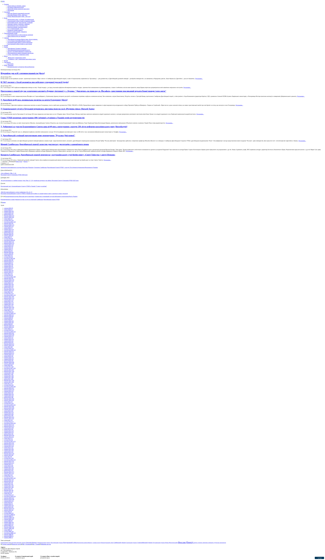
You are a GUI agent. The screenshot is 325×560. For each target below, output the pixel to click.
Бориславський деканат (20, 542)
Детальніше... (199, 78)
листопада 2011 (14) (9, 478)
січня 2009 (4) (8, 530)
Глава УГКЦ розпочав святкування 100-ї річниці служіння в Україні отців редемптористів (43, 118)
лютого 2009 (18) (9, 528)
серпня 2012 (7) (8, 464)
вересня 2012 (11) (9, 463)
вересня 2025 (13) (9, 225)
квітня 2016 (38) (8, 397)
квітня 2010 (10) (8, 507)
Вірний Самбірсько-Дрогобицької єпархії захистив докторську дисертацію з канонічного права (45, 144)
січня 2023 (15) (8, 273)
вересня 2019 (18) (9, 334)
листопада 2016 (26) (10, 386)
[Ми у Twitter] (35, 544)
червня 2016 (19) (9, 394)
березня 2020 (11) (9, 325)
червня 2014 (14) (9, 431)
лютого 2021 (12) (9, 309)
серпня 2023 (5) (8, 263)
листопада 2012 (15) (10, 460)
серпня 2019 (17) (9, 336)
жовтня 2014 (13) (9, 424)
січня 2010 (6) (8, 511)
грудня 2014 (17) (9, 421)
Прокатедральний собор (107, 542)
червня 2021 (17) (9, 302)
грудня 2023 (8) (8, 257)
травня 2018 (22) (9, 359)
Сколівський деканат (131, 542)
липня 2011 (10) (8, 484)
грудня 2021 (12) (9, 293)
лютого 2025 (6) (8, 235)
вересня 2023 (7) (8, 261)
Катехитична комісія (82, 542)
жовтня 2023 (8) (8, 260)
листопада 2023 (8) (9, 258)
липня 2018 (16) (8, 356)
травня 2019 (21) (9, 341)
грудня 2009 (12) (9, 513)
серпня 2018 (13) (9, 354)
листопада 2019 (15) (10, 331)
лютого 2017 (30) (9, 382)
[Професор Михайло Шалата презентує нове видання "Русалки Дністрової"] (1, 141)
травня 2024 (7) (8, 249)
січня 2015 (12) (8, 420)
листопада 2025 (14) (10, 222)
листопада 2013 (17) (10, 441)
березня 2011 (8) (8, 490)
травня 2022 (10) (9, 286)
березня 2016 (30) (9, 399)
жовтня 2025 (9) (8, 223)
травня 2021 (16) (9, 304)
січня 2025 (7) (8, 237)
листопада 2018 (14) (10, 350)
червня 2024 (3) (8, 248)
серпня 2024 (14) (9, 244)
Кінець (26, 161)
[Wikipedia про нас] (45, 544)
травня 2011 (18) (8, 487)
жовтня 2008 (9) (8, 534)
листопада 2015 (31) (10, 405)
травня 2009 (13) (9, 524)
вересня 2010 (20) (9, 499)
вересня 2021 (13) (9, 298)
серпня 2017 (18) (9, 373)
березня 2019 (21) (9, 344)
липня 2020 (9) (8, 319)
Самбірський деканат (120, 542)
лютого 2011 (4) (8, 492)
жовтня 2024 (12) (9, 241)
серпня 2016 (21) (9, 391)
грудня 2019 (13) (9, 330)
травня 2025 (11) (8, 231)
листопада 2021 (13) (10, 295)
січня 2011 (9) (8, 493)
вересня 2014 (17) (9, 426)
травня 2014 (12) (9, 432)
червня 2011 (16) (9, 485)
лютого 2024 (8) (8, 254)
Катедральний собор (70, 542)
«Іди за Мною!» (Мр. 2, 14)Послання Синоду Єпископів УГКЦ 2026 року (14, 174)
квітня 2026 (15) (8, 214)
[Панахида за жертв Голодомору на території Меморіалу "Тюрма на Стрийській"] (1, 105)
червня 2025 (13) (9, 229)
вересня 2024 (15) (9, 243)
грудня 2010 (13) (9, 495)
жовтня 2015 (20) (9, 406)
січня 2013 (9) (8, 456)
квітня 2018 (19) (8, 360)
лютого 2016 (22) (9, 400)
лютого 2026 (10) (9, 217)
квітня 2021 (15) (8, 305)
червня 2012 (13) (9, 467)
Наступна (19, 161)
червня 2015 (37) (9, 412)
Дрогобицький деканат (56, 542)
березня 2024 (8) (8, 252)
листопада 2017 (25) (10, 368)
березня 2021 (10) (9, 307)
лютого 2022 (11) (9, 290)
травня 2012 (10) (9, 469)
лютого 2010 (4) (8, 510)
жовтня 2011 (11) (9, 479)
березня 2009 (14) (9, 527)
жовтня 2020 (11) (9, 315)
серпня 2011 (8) (8, 482)
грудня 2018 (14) (9, 348)
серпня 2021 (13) (9, 299)
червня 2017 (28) (9, 376)
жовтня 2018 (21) (9, 351)
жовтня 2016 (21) (9, 388)
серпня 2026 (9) (8, 208)
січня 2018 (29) (8, 365)
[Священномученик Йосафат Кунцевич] (1, 96)
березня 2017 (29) (9, 380)
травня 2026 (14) (9, 212)
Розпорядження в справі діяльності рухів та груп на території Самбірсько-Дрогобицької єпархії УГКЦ (30, 199)
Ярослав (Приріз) (186, 542)
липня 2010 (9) (8, 502)
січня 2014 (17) (8, 438)
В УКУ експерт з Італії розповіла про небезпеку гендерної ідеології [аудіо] (35, 82)
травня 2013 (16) (9, 450)
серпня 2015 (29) (9, 409)
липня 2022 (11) (8, 283)
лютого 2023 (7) (8, 272)
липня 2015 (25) (8, 411)
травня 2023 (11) (8, 267)
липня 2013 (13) (8, 447)
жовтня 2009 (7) (8, 516)
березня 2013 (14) (9, 453)
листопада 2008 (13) (10, 533)
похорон (200, 542)
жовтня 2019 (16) (9, 333)
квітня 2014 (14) (8, 434)
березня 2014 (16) (9, 435)
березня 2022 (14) (9, 289)
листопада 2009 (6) (9, 514)
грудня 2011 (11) (8, 476)
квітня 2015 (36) (8, 415)
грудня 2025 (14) (9, 220)
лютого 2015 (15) (9, 418)
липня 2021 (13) (8, 301)
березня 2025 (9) (8, 234)
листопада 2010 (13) (10, 496)
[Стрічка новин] (5, 544)
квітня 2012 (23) (8, 470)
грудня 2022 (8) (8, 275)
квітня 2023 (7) (8, 269)
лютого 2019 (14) (9, 345)
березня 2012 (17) (9, 472)
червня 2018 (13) (9, 357)
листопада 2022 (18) (10, 277)
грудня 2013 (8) (8, 440)
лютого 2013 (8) (8, 455)
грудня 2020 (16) (9, 312)
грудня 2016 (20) (9, 385)
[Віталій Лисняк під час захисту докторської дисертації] (1, 149)
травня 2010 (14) (9, 505)
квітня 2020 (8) (8, 324)
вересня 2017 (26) (9, 371)
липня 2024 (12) (8, 246)
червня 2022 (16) (9, 284)
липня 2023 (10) (8, 264)
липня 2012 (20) (8, 466)
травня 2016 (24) (9, 395)
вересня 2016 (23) (9, 389)
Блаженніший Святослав (7, 542)
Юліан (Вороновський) (171, 542)
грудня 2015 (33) (9, 403)
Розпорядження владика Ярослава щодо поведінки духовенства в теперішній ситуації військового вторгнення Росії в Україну (41, 196)
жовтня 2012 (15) (9, 461)
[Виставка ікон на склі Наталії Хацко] (1, 114)
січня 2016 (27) (8, 402)
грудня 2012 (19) (9, 458)
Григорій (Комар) (31, 542)
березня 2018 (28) (9, 362)
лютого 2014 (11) (9, 437)
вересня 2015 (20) (9, 408)
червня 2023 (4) (8, 266)
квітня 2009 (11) (8, 525)
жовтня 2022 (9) (8, 278)
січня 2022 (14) (8, 292)
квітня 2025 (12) (8, 232)
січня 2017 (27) (8, 383)
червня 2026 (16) (9, 211)
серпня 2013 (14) (9, 446)
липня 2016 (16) (8, 392)
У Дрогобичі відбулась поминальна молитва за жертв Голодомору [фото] (34, 100)
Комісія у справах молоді (94, 542)
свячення (205, 542)
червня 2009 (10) (9, 522)
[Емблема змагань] (1, 160)
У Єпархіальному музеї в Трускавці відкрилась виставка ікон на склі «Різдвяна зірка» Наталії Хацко (47, 109)
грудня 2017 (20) (9, 366)
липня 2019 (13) (8, 338)
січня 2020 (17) (8, 328)
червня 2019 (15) (9, 339)
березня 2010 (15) (9, 508)
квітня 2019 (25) (8, 342)
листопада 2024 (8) (9, 240)
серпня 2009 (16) (9, 519)
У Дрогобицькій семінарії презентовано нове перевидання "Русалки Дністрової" (38, 135)
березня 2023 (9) (8, 270)
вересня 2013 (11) (9, 444)
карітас (196, 542)
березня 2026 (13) (9, 215)
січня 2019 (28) (8, 347)
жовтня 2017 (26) (9, 370)
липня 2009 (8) (8, 521)
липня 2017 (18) (8, 374)
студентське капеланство (219, 542)
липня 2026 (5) (8, 209)
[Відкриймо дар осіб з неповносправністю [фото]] (1, 78)
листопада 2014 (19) (10, 423)
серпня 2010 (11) (9, 501)
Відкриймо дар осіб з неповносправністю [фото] (23, 73)
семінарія (210, 542)
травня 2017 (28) (9, 377)
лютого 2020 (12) (9, 327)
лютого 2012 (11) (9, 473)
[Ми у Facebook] (26, 544)
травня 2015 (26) (9, 414)
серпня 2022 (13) (9, 281)
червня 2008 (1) (8, 537)
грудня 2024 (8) (8, 238)
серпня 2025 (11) (9, 226)
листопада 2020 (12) (10, 313)
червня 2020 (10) (9, 321)
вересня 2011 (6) (8, 481)
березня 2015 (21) (9, 417)
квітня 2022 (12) (8, 287)
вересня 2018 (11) (9, 353)
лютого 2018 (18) (9, 363)
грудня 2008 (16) (9, 531)
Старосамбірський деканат (145, 542)
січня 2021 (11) (8, 310)
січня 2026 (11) (8, 219)
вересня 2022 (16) (9, 280)
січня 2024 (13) (8, 255)
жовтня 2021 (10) (9, 296)
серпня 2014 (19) (9, 427)
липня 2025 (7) (8, 228)
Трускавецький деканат (159, 542)
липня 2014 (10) (8, 429)
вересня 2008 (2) (8, 536)
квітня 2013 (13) (8, 452)
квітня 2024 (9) (8, 251)
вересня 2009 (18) (9, 517)
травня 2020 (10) (9, 322)
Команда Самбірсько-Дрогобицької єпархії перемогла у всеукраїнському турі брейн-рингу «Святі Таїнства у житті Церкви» (58, 155)
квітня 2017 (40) (8, 379)
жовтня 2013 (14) (9, 443)
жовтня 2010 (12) (9, 498)
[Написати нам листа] (15, 544)
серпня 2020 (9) (8, 318)
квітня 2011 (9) (8, 489)
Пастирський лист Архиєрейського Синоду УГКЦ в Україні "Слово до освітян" (24, 186)
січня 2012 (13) (8, 475)
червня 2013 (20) (9, 449)
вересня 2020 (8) (8, 316)
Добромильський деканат (43, 542)
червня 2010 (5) (8, 504)
